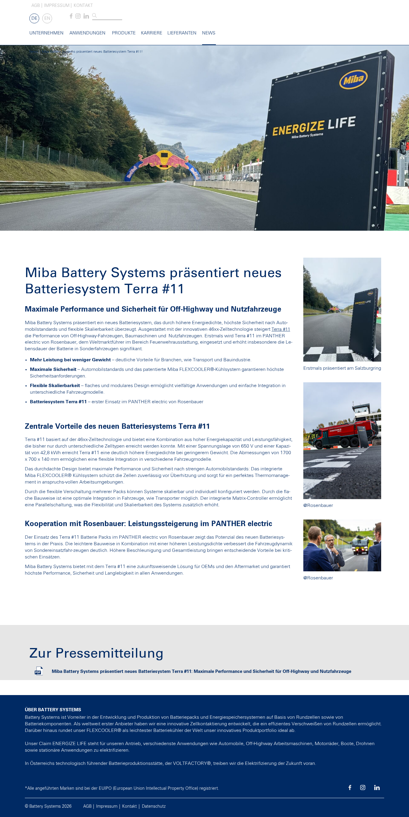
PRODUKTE (124, 33)
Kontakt (83, 6)
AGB (35, 6)
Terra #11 (281, 329)
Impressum (56, 6)
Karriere (151, 33)
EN (47, 18)
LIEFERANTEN (181, 33)
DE (34, 18)
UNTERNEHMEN (46, 33)
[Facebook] (71, 17)
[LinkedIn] (86, 17)
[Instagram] (78, 17)
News (208, 33)
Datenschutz (154, 806)
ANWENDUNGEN (87, 33)
